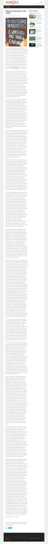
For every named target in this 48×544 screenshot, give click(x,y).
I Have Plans (23, 431)
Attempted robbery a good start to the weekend (35, 28)
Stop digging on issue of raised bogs (35, 35)
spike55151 (13, 516)
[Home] (13, 3)
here (9, 538)
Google (23, 311)
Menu (9, 6)
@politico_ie (32, 538)
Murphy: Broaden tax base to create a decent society (34, 13)
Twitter (25, 351)
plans (23, 254)
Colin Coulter (17, 15)
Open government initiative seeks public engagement (35, 42)
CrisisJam (10, 527)
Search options (40, 3)
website (23, 381)
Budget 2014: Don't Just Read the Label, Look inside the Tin (35, 21)
